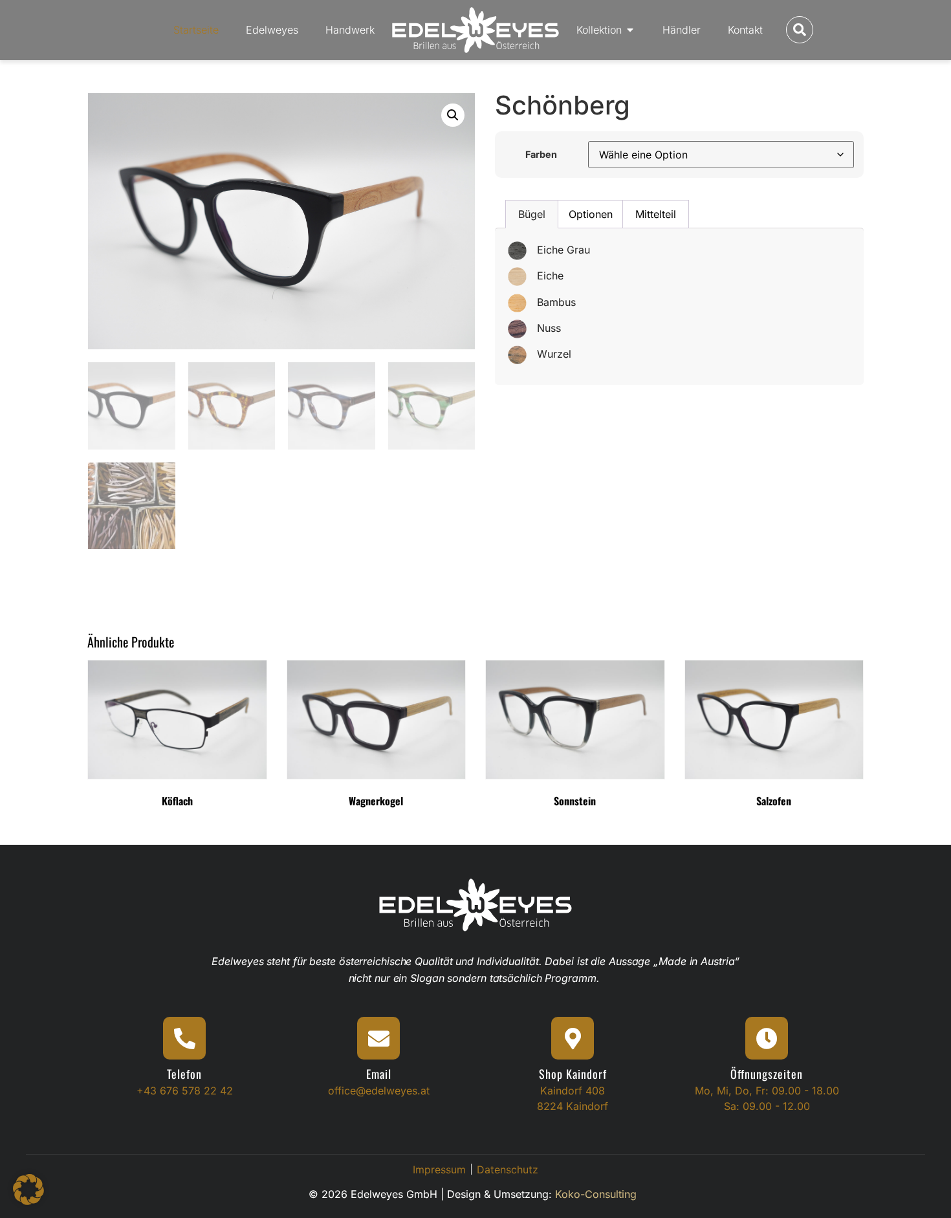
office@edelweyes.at (379, 1090)
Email (378, 1073)
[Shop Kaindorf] (572, 1038)
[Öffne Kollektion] (630, 30)
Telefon (184, 1073)
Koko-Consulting (596, 1194)
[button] (453, 115)
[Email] (378, 1038)
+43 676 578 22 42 (185, 1090)
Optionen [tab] (591, 214)
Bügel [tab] (531, 214)
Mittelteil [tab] (655, 214)
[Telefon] (184, 1038)
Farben (541, 154)
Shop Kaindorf (573, 1073)
